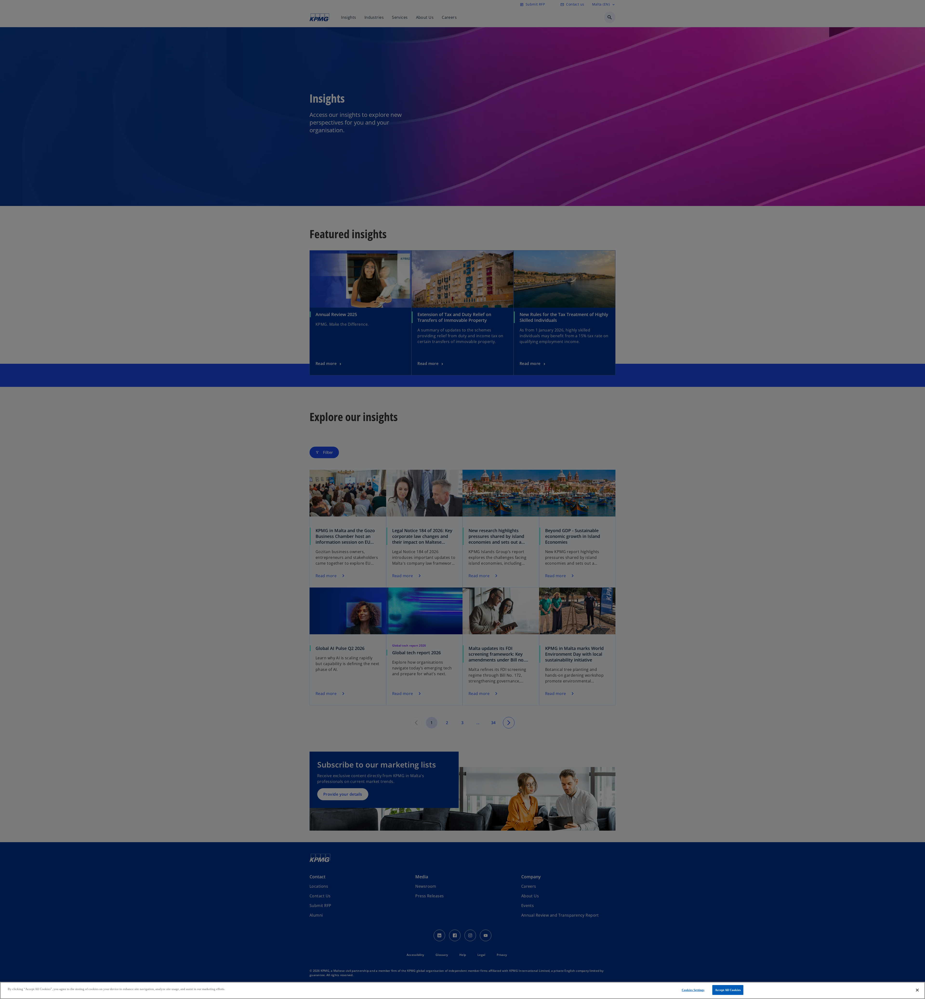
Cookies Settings (693, 990)
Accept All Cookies (728, 990)
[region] (462, 990)
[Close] (917, 990)
